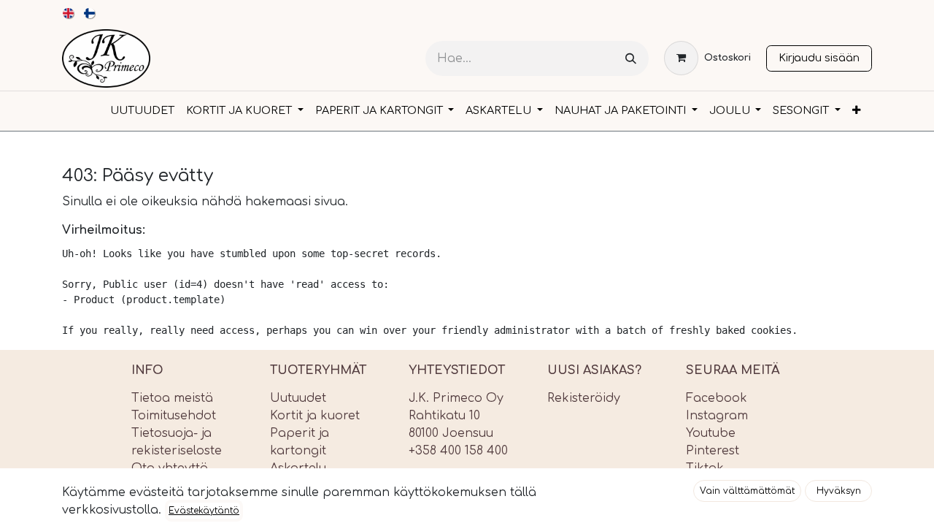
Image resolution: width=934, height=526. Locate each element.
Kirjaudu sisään (819, 58)
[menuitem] (69, 13)
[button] (747, 491)
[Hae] (631, 59)
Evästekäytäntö (204, 511)
